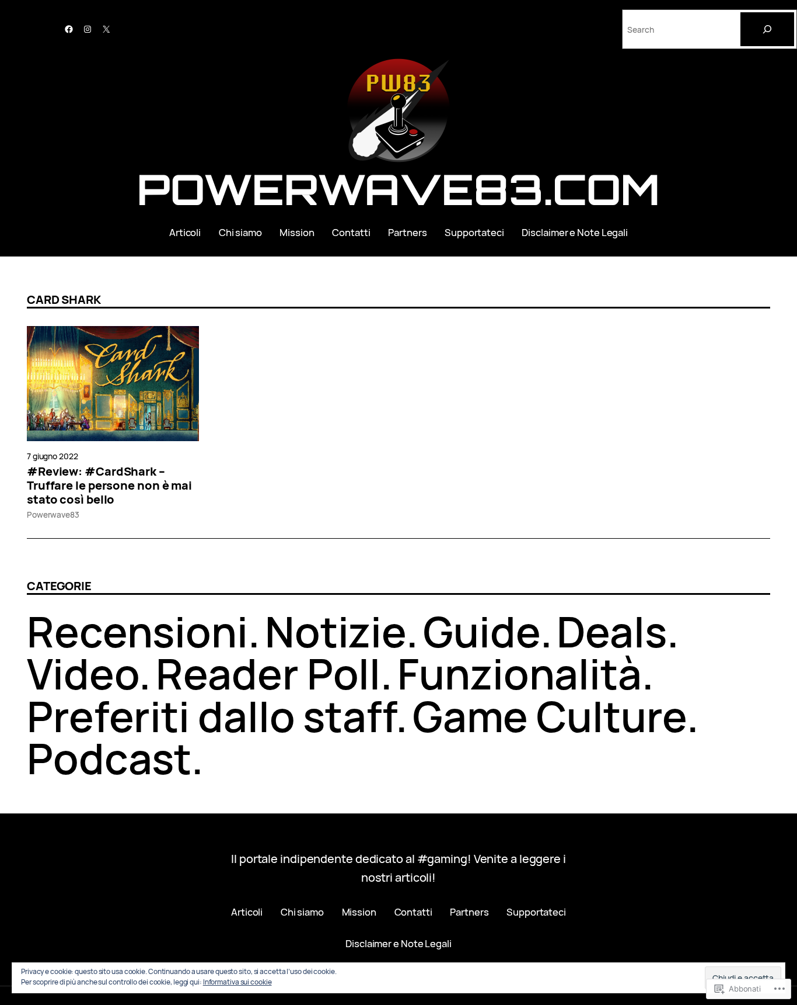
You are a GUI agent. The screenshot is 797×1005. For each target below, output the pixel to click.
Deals (612, 631)
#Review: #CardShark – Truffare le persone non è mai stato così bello (109, 486)
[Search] (767, 29)
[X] (106, 29)
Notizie (335, 631)
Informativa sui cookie (237, 982)
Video (83, 673)
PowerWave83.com (398, 189)
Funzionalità (519, 673)
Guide (481, 631)
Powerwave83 (53, 514)
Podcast (109, 758)
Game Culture (550, 716)
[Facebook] (69, 29)
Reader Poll (268, 673)
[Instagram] (87, 29)
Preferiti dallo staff (211, 716)
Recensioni (137, 631)
